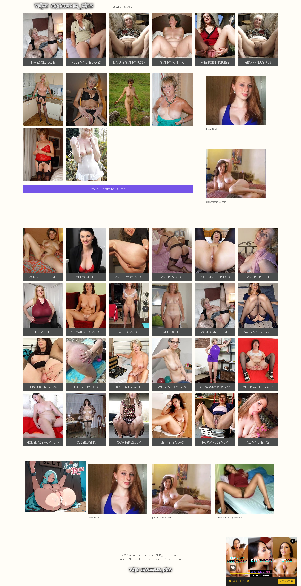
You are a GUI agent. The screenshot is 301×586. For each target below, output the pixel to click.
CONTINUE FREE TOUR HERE (108, 189)
